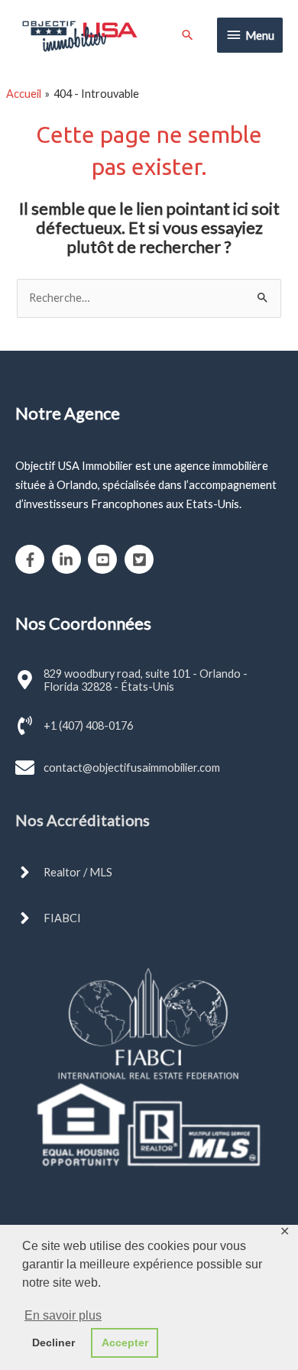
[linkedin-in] (69, 559)
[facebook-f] (32, 559)
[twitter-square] (141, 559)
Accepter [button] (125, 1342)
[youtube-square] (105, 559)
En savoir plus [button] (63, 1315)
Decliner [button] (53, 1342)
